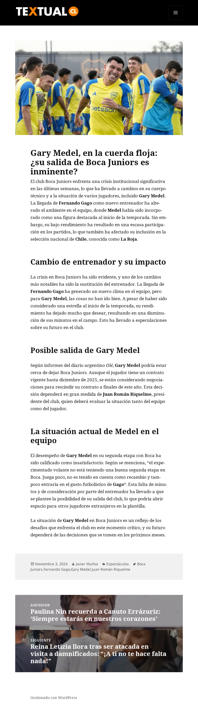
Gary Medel (81, 569)
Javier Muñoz (87, 563)
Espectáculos (117, 563)
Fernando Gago (57, 569)
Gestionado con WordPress (53, 697)
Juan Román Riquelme (111, 569)
